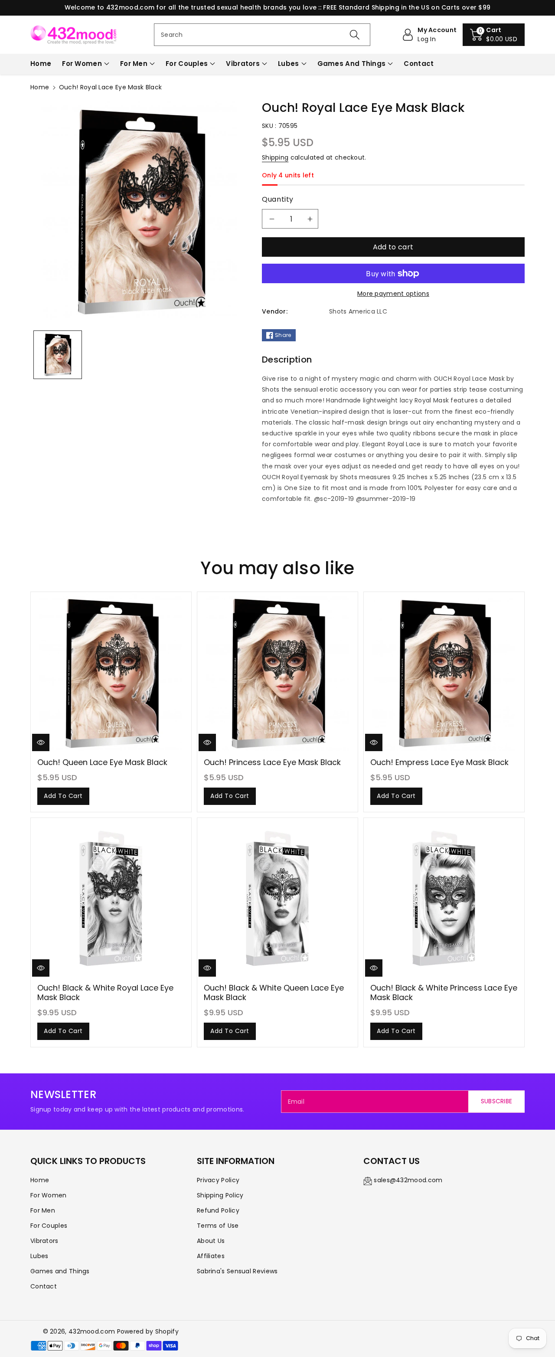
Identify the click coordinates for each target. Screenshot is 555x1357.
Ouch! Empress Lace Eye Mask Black (439, 762)
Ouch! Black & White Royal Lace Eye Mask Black (105, 992)
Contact (43, 1286)
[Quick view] (40, 742)
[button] (493, 34)
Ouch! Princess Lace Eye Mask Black (272, 762)
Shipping (275, 157)
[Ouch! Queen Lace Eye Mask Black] (111, 673)
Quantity (278, 199)
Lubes (288, 63)
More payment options (393, 293)
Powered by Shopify (148, 1331)
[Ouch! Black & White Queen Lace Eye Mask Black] (277, 898)
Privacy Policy (218, 1180)
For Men (133, 63)
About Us (211, 1240)
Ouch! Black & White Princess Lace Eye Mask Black (443, 992)
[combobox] (262, 35)
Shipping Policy (220, 1195)
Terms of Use (218, 1225)
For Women (82, 63)
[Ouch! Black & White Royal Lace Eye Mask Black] (111, 898)
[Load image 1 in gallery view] (58, 355)
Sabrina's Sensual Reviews (237, 1271)
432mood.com (92, 1331)
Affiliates (211, 1256)
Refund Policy (218, 1210)
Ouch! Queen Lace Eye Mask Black (102, 762)
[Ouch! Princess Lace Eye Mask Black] (277, 673)
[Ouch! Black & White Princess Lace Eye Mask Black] (444, 898)
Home (39, 87)
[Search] (354, 35)
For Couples (187, 63)
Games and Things (351, 63)
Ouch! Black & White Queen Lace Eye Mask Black (274, 992)
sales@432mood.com (408, 1180)
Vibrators (243, 63)
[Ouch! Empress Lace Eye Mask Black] (444, 673)
